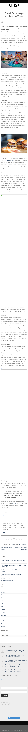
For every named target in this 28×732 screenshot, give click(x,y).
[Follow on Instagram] (9, 1)
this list (14, 503)
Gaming (3, 609)
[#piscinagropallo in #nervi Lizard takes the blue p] (20, 713)
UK (25, 544)
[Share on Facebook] (10, 539)
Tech (2, 623)
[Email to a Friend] (15, 539)
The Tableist (19, 88)
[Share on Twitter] (12, 539)
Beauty (3, 592)
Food (2, 606)
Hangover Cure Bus (9, 160)
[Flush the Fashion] (14, 5)
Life (2, 618)
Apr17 (20, 544)
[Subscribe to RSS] (10, 1)
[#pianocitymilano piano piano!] (7, 709)
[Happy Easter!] (7, 712)
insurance (3, 615)
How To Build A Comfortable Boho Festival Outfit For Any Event (14, 656)
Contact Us (12, 726)
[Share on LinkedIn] (20, 539)
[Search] (7, 2)
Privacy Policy (19, 726)
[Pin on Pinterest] (18, 539)
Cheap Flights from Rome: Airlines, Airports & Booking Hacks (14, 665)
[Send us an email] (5, 703)
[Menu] (20, 1)
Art (2, 589)
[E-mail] (4, 533)
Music (2, 621)
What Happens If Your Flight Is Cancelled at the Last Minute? (16, 660)
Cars (2, 595)
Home (6, 726)
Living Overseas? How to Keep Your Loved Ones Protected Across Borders (13, 561)
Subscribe (18, 727)
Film (2, 603)
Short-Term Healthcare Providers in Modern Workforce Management (12, 579)
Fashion (3, 600)
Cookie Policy (11, 727)
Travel (14, 10)
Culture (3, 598)
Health (3, 612)
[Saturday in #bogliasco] (20, 709)
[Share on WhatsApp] (7, 539)
